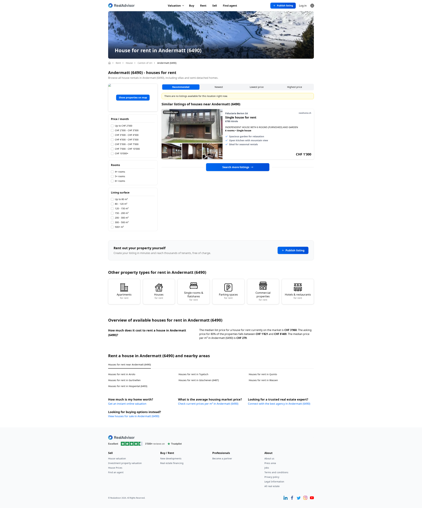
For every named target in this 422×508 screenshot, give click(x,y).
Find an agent (115, 472)
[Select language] (312, 6)
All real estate (272, 486)
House (129, 62)
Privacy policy (271, 476)
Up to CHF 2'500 (123, 126)
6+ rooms (120, 181)
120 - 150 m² (122, 208)
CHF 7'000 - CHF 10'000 (127, 149)
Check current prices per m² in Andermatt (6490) (208, 403)
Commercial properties (263, 296)
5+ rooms (120, 176)
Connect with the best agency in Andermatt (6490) (279, 403)
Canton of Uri (145, 62)
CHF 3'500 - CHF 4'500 (126, 135)
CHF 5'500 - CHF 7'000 (126, 144)
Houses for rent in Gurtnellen (124, 380)
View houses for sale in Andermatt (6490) (133, 416)
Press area (270, 463)
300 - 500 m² (122, 222)
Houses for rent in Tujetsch (193, 374)
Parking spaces (228, 296)
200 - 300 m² (122, 218)
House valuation (117, 458)
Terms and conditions (276, 472)
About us (269, 458)
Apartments (124, 296)
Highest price (294, 87)
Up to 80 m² (121, 199)
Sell (214, 5)
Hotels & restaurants (298, 296)
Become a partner (222, 458)
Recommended (180, 87)
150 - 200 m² (122, 213)
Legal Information (274, 481)
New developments (170, 458)
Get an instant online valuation (127, 403)
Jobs (266, 467)
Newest (219, 87)
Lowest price (257, 87)
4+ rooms (120, 172)
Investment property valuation (125, 463)
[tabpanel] (211, 378)
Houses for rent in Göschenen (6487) (199, 380)
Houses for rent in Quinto (263, 374)
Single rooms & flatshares (193, 296)
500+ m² (119, 227)
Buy (191, 5)
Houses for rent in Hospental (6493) (127, 386)
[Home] (109, 63)
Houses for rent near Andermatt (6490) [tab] (129, 364)
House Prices (115, 467)
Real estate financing (171, 463)
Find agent (230, 5)
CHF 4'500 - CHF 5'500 (126, 139)
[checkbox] (112, 125)
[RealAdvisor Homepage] (121, 5)
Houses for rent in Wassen (263, 380)
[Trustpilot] (211, 443)
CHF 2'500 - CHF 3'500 (126, 130)
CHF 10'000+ (121, 153)
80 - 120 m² (121, 204)
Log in (303, 5)
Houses (159, 296)
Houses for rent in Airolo (121, 374)
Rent (203, 5)
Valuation (174, 5)
